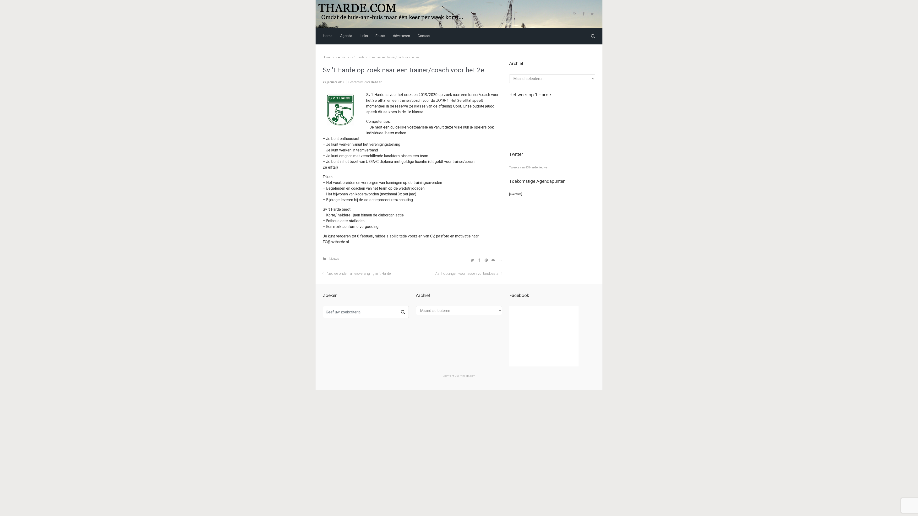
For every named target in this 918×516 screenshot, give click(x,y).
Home (326, 57)
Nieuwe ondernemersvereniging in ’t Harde (359, 274)
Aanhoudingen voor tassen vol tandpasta (466, 274)
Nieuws (340, 57)
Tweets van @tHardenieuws (528, 167)
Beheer (376, 82)
